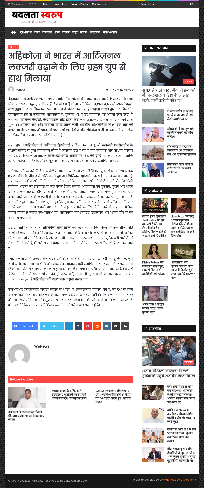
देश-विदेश (26, 32)
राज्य (37, 32)
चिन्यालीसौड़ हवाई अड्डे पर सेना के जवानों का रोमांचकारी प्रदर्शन (180, 115)
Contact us (99, 4)
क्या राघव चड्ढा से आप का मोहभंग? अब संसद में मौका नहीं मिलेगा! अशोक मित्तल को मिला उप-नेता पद (181, 394)
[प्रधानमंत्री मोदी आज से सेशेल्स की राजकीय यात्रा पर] (153, 170)
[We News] (37, 17)
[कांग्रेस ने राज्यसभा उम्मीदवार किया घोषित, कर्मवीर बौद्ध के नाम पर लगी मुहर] (153, 415)
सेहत (74, 32)
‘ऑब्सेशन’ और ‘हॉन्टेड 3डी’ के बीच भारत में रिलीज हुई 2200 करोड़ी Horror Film (183, 270)
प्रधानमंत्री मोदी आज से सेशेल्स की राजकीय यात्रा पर (180, 168)
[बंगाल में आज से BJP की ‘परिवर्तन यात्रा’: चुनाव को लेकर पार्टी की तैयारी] (153, 435)
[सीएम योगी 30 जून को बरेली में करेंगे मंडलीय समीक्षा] (153, 134)
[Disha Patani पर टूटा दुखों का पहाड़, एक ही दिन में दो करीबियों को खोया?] (155, 251)
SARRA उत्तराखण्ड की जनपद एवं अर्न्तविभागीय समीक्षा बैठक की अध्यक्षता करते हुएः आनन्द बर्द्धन (113, 396)
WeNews (42, 346)
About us (61, 4)
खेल (57, 32)
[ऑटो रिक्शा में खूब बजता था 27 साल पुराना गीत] (155, 293)
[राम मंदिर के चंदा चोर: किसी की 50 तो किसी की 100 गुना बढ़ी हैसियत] (153, 152)
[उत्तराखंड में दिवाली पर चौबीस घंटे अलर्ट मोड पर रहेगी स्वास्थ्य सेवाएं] (27, 397)
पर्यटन (83, 32)
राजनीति (47, 32)
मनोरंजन (95, 32)
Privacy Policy (79, 4)
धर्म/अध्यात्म (110, 32)
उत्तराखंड (13, 46)
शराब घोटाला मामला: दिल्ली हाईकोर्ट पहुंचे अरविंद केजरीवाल (168, 373)
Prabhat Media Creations (179, 480)
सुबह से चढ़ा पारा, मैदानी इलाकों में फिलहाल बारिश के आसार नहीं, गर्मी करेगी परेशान (168, 95)
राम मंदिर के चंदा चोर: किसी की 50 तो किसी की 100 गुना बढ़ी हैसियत (181, 150)
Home (47, 4)
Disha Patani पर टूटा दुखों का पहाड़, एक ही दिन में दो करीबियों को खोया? (153, 268)
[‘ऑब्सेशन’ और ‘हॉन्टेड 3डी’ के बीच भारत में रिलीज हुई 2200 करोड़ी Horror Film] (183, 251)
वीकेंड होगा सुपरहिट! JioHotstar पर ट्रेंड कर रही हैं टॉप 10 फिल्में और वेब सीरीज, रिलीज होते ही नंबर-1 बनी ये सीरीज (154, 226)
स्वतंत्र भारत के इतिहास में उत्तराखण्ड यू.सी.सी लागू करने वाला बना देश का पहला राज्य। (69, 394)
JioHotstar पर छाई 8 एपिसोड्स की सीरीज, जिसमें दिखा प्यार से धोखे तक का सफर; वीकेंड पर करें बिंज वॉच (182, 226)
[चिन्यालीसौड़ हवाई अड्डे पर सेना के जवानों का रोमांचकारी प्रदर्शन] (153, 116)
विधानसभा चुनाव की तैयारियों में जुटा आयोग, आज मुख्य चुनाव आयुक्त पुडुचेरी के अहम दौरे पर (181, 455)
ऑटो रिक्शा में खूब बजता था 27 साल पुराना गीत (153, 308)
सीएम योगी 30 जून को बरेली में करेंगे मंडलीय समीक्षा (180, 133)
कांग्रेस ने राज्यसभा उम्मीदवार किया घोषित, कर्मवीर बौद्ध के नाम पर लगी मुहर (181, 416)
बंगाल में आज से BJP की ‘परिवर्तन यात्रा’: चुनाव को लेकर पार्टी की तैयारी (181, 435)
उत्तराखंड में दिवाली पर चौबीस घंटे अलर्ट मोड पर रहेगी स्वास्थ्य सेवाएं (26, 416)
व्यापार (66, 32)
